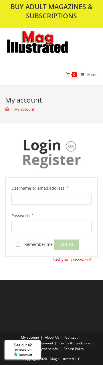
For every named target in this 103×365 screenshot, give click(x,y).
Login (42, 145)
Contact (71, 337)
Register (51, 159)
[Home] (7, 109)
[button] (51, 46)
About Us (52, 337)
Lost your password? (72, 259)
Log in (66, 244)
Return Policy (74, 348)
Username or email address (39, 188)
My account (24, 109)
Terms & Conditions (74, 343)
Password (22, 215)
